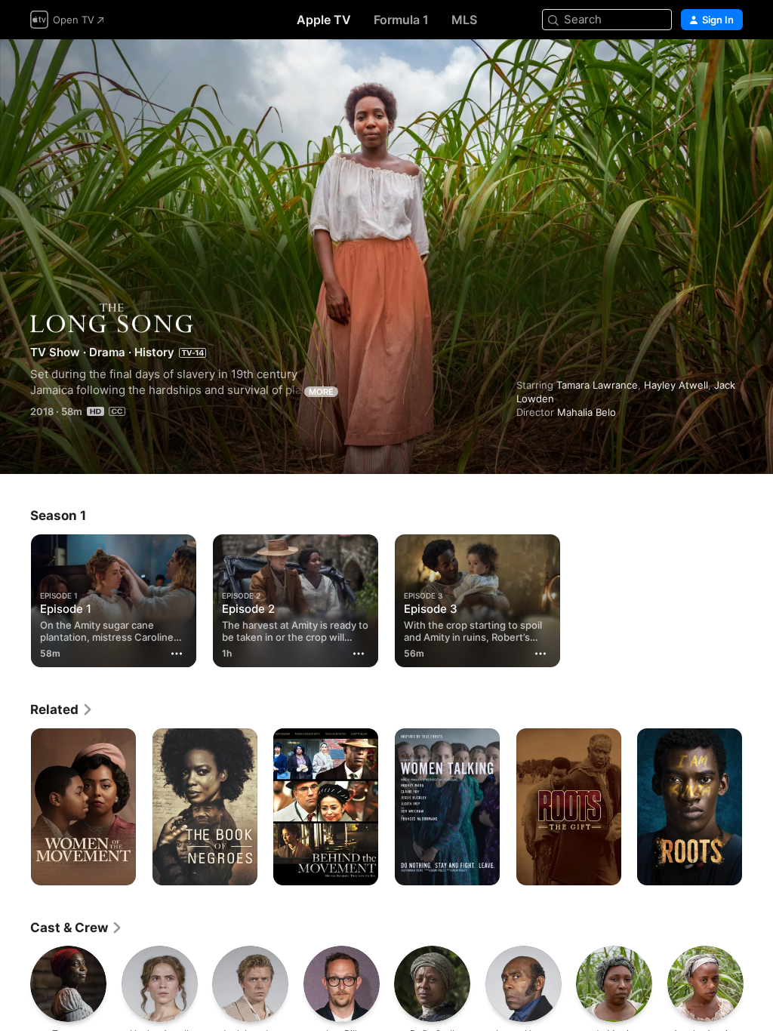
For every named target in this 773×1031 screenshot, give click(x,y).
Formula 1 (401, 19)
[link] (62, 709)
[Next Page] (757, 807)
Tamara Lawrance (597, 385)
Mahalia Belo (586, 412)
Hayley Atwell (676, 385)
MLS (464, 19)
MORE (321, 391)
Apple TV (324, 19)
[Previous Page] (15, 807)
